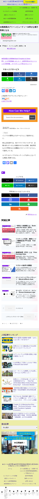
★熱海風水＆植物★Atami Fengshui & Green (15, 58)
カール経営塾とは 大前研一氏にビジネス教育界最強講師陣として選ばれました (29, 471)
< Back (5, 133)
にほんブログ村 (6, 101)
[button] (31, 79)
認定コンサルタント (10, 478)
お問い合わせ (29, 481)
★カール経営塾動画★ (10, 481)
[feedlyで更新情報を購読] (29, 204)
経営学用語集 (29, 475)
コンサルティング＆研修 (10, 475)
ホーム (10, 468)
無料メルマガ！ (28, 478)
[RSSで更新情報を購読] (19, 208)
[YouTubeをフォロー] (29, 199)
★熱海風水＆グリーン (10, 483)
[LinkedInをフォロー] (10, 204)
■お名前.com (11, 48)
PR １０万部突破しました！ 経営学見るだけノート (19, 61)
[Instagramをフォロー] (10, 199)
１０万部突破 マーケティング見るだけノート (16, 63)
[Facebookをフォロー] (29, 195)
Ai (3, 172)
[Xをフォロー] (10, 195)
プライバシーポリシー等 (29, 483)
